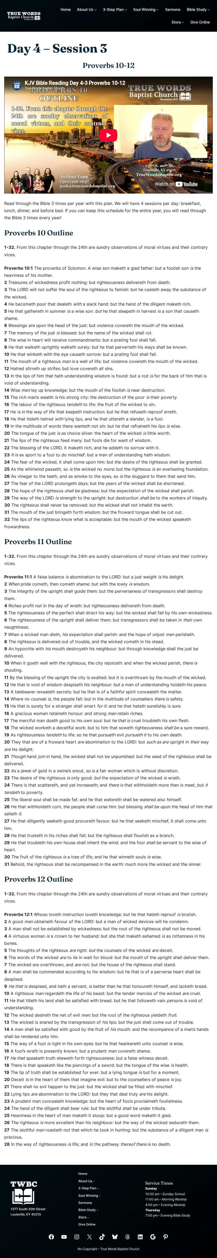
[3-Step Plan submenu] (126, 9)
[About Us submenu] (95, 9)
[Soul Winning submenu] (157, 9)
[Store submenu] (183, 22)
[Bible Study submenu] (208, 9)
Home (66, 9)
